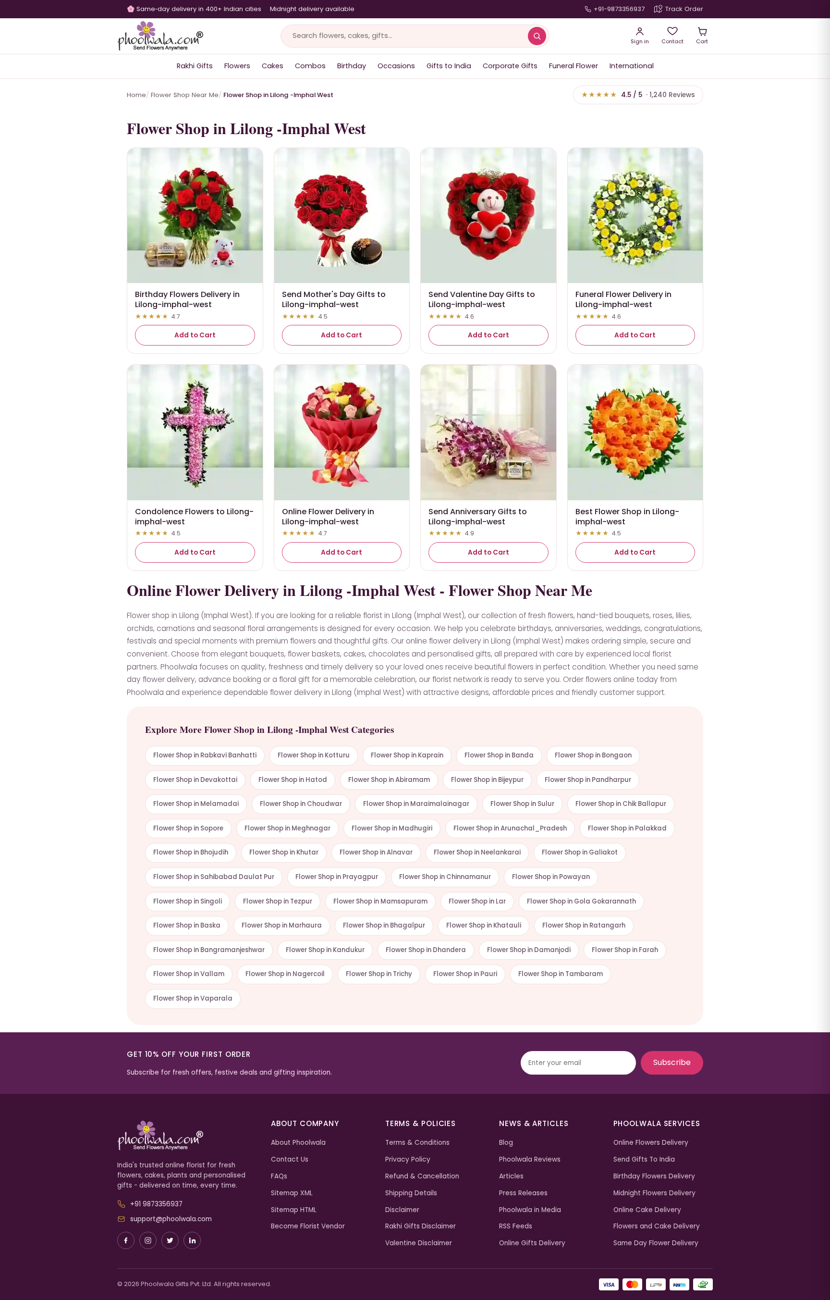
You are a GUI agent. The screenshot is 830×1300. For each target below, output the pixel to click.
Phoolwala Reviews (530, 1159)
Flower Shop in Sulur (522, 803)
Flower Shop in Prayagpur (336, 876)
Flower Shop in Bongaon (593, 755)
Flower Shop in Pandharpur (588, 779)
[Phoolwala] (186, 1135)
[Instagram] (148, 1240)
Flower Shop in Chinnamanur (445, 876)
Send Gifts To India (644, 1159)
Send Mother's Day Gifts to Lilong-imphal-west (334, 299)
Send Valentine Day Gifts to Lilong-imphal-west (481, 299)
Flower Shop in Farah (625, 949)
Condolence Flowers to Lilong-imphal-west (194, 516)
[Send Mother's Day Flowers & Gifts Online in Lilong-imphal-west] (342, 216)
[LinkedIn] (192, 1240)
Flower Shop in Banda (499, 755)
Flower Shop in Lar (477, 901)
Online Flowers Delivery (650, 1142)
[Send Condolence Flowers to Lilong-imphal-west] (195, 432)
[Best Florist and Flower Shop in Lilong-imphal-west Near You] (635, 432)
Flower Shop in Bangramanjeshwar (209, 949)
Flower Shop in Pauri (465, 973)
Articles (511, 1176)
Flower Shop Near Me (185, 94)
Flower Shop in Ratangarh (583, 925)
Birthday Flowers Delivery (654, 1176)
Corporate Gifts (510, 66)
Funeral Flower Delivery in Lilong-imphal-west (623, 299)
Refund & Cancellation (422, 1176)
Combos (310, 66)
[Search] (537, 36)
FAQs (279, 1176)
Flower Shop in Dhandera (426, 949)
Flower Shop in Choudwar (301, 803)
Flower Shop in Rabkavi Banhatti (204, 755)
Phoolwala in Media (530, 1209)
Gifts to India (449, 66)
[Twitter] (170, 1240)
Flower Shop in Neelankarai (477, 852)
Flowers (237, 66)
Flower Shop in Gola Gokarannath (581, 901)
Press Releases (523, 1193)
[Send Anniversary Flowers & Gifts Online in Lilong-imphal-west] (488, 432)
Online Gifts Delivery (532, 1243)
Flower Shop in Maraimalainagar (416, 803)
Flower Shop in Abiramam (389, 779)
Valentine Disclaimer (418, 1243)
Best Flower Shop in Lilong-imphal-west (627, 516)
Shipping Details (411, 1193)
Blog (506, 1142)
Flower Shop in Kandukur (325, 949)
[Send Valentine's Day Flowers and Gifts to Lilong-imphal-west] (488, 216)
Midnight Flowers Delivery (654, 1193)
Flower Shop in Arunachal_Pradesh (510, 828)
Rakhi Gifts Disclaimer (420, 1226)
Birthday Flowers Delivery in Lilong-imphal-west (187, 299)
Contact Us (289, 1159)
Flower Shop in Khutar (283, 852)
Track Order (684, 8)
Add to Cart (195, 335)
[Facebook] (125, 1240)
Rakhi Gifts (195, 66)
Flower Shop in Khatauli (483, 925)
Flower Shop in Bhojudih (190, 852)
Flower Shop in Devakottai (195, 779)
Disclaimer (402, 1209)
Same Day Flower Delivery (655, 1243)
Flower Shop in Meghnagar (287, 828)
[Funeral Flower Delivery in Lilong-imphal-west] (635, 216)
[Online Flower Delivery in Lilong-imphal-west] (342, 432)
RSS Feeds (515, 1226)
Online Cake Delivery (647, 1209)
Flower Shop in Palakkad (627, 828)
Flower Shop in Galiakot (580, 852)
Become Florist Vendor (308, 1226)
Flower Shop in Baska (186, 925)
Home (136, 94)
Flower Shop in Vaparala (192, 998)
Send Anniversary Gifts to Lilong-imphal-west (477, 516)
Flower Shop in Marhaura (282, 925)
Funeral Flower (573, 66)
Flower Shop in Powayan (551, 876)
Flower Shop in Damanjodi (529, 949)
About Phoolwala (298, 1142)
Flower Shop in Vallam (188, 973)
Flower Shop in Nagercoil (285, 973)
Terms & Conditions (417, 1142)
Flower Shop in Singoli (187, 901)
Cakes (272, 66)
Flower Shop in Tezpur (277, 901)
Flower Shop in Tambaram (560, 973)
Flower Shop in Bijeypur (487, 779)
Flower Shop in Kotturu (314, 755)
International (632, 66)
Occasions (396, 66)
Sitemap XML (292, 1193)
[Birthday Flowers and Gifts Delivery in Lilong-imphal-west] (195, 216)
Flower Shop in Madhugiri (392, 828)
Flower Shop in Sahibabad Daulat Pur (213, 876)
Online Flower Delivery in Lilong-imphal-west (328, 516)
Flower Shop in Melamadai (196, 803)
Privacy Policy (407, 1159)
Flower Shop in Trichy (379, 973)
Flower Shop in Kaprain (407, 755)
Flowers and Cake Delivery (656, 1226)
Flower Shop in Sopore (188, 828)
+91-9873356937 (619, 8)
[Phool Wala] (160, 36)
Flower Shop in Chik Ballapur (620, 803)
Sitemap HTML (294, 1209)
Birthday (351, 66)
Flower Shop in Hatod (292, 779)
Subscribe (672, 1062)
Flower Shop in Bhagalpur (384, 925)
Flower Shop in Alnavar (376, 852)
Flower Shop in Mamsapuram (380, 901)
